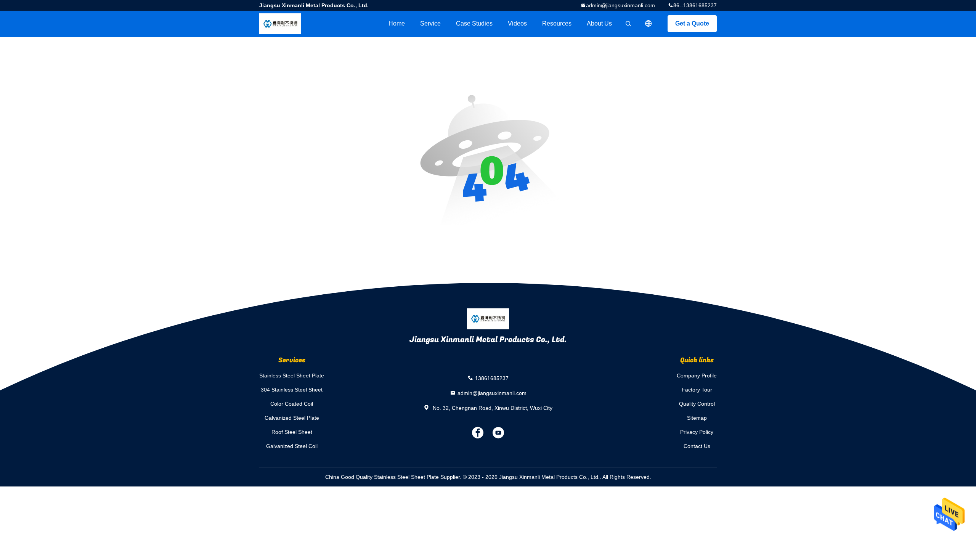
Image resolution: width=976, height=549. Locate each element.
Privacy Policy (696, 432)
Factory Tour (697, 390)
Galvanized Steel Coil (292, 446)
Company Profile (697, 375)
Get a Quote (692, 23)
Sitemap (697, 418)
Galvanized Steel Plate (292, 418)
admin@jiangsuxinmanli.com (620, 5)
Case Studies (474, 23)
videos (517, 23)
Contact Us (697, 446)
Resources (556, 23)
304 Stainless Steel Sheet (292, 390)
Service (430, 23)
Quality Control (697, 404)
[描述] (648, 24)
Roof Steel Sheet (291, 432)
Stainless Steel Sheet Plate (291, 375)
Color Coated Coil (291, 404)
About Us (599, 23)
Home (396, 23)
